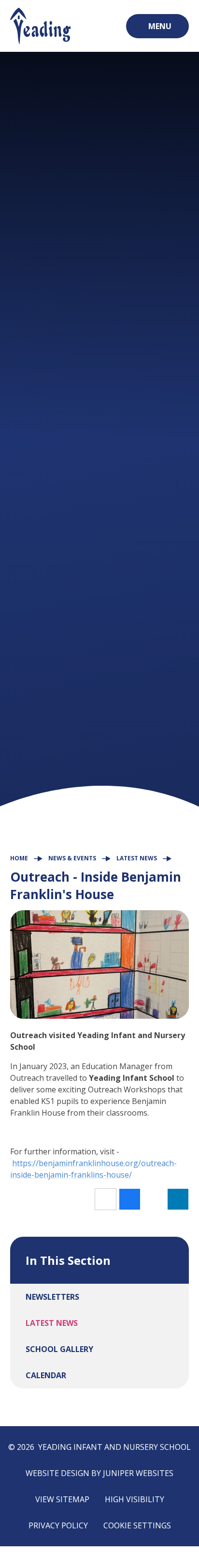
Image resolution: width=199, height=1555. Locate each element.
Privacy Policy (58, 1525)
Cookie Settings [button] (137, 1525)
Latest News (136, 858)
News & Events (72, 858)
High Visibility (134, 1499)
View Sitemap (62, 1499)
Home (19, 858)
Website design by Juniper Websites (99, 1473)
